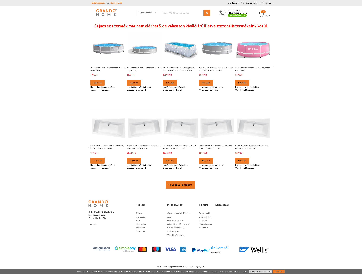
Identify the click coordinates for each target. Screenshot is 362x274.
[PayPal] (200, 250)
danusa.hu (140, 231)
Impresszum (141, 217)
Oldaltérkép (141, 224)
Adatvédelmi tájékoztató (178, 224)
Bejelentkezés (98, 3)
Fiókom (235, 3)
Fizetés (268, 3)
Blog (138, 220)
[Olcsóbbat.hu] (101, 248)
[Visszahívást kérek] (232, 10)
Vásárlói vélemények (176, 235)
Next (273, 65)
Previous (89, 65)
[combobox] (184, 12)
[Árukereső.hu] (219, 248)
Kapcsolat (92, 224)
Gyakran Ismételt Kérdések (179, 213)
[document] (181, 271)
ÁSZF (169, 217)
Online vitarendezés (176, 227)
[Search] (206, 13)
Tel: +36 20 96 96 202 (98, 218)
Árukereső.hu (215, 252)
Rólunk (139, 213)
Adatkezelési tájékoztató (260, 271)
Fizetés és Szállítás (175, 220)
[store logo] (106, 13)
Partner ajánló (173, 231)
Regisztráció (116, 3)
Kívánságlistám (252, 3)
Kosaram (203, 220)
